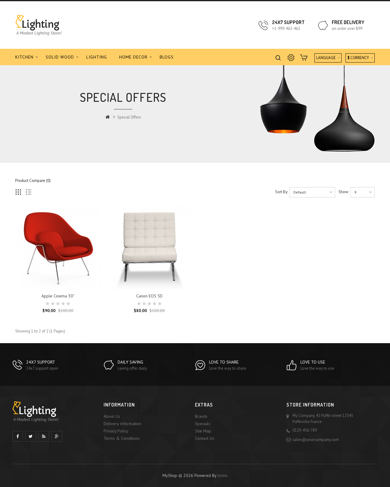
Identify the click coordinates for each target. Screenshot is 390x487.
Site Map (203, 431)
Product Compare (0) (33, 180)
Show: (344, 191)
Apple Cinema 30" (57, 296)
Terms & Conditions (122, 438)
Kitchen (24, 57)
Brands (201, 416)
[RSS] (44, 436)
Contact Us (204, 438)
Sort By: (281, 191)
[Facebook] (17, 436)
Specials (202, 423)
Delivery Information (122, 423)
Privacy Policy (116, 431)
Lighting (96, 57)
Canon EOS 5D (149, 296)
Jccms (223, 475)
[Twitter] (31, 436)
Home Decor (133, 57)
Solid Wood (60, 57)
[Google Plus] (57, 436)
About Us (112, 416)
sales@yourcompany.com (315, 439)
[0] (304, 58)
